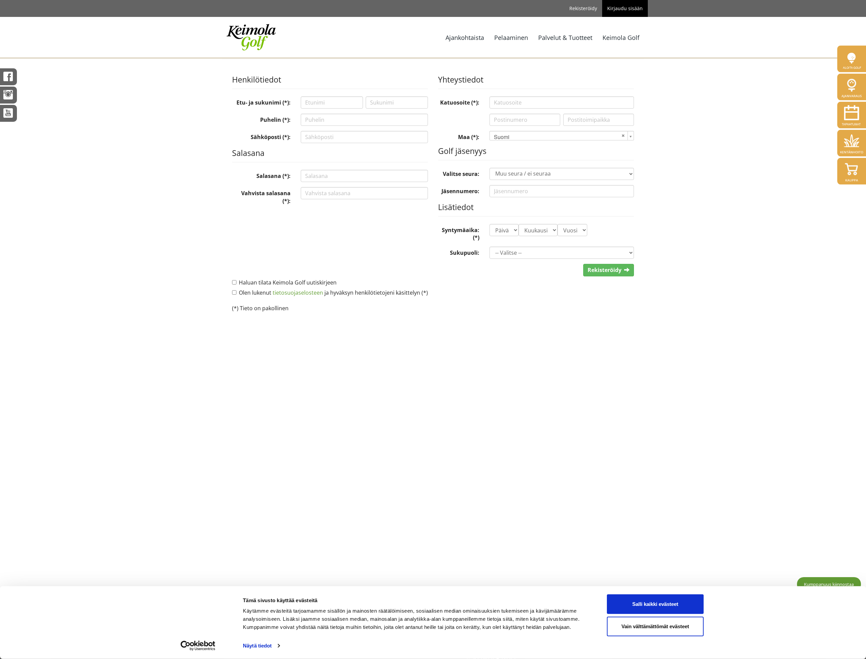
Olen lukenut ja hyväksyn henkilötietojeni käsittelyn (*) (333, 292)
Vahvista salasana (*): (266, 197)
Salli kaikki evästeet (655, 604)
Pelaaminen (511, 37)
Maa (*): (468, 137)
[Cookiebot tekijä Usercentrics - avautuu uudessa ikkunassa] (198, 646)
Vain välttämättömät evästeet (655, 626)
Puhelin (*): (275, 119)
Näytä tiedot (257, 646)
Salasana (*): (273, 176)
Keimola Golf (620, 37)
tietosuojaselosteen (298, 292)
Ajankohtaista (465, 37)
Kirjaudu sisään (625, 8)
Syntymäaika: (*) (460, 234)
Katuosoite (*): (459, 102)
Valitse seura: (461, 174)
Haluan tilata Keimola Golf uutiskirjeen (288, 282)
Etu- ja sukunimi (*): (263, 102)
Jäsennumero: (460, 191)
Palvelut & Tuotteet (565, 37)
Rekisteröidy (583, 8)
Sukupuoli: (464, 252)
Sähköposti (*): (271, 137)
